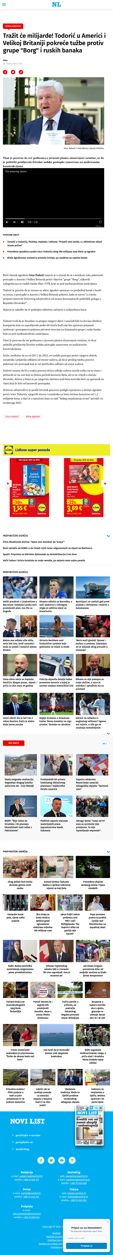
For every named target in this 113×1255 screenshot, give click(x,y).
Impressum (57, 1247)
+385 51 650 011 (31, 1179)
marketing (22, 1149)
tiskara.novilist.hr (76, 1193)
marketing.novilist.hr (77, 1176)
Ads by (98, 226)
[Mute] (22, 222)
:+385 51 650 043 (31, 1217)
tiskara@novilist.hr (78, 1196)
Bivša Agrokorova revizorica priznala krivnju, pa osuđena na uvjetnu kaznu (47, 257)
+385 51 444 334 (31, 1196)
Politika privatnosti (56, 1236)
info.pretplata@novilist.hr (27, 1213)
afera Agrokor (33, 416)
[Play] (7, 222)
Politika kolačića (56, 1240)
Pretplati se (86, 1246)
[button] (105, 483)
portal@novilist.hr (31, 1193)
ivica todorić (12, 416)
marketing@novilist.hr (78, 1179)
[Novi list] (56, 4)
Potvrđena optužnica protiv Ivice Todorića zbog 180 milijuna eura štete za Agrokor (51, 251)
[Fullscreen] (100, 222)
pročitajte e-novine (28, 1135)
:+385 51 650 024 (78, 1200)
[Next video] (14, 222)
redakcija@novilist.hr (31, 1176)
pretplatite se (24, 1142)
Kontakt (56, 1233)
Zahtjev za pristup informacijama (56, 1243)
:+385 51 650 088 (78, 1183)
